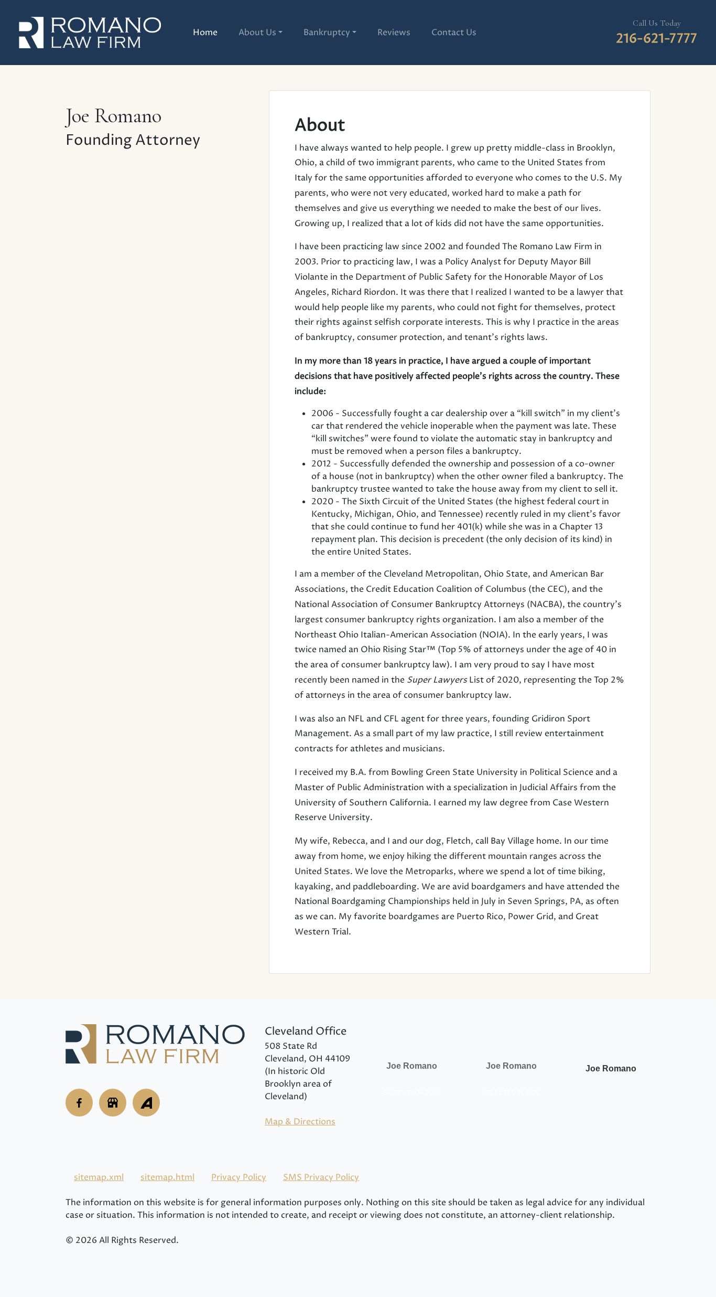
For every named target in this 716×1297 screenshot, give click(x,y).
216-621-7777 (656, 38)
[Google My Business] (79, 1103)
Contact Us (453, 32)
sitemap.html (167, 1177)
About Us (257, 32)
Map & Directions (300, 1122)
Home (205, 32)
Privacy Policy (238, 1177)
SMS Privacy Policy (321, 1177)
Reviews (393, 32)
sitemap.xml (99, 1177)
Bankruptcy (326, 32)
